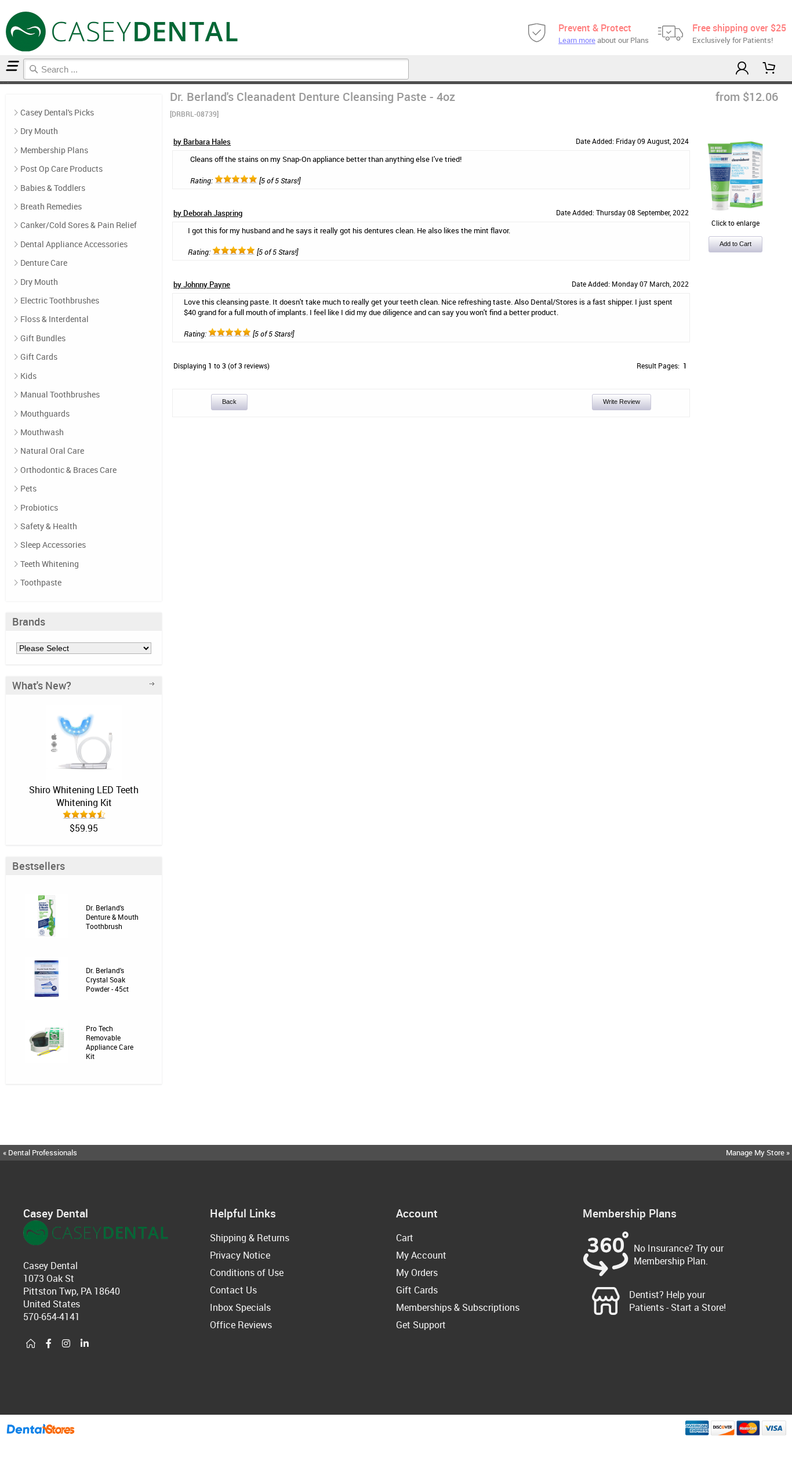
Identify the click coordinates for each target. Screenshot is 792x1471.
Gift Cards (38, 356)
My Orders (417, 1272)
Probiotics (39, 507)
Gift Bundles (43, 338)
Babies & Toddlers (52, 187)
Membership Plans (54, 150)
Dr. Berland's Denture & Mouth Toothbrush (112, 917)
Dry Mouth (39, 130)
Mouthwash (42, 432)
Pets (28, 488)
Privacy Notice (240, 1255)
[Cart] (769, 68)
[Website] (30, 1344)
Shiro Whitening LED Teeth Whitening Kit (84, 796)
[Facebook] (49, 1344)
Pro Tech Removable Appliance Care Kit (109, 1042)
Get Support (421, 1324)
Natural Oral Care (52, 450)
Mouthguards (45, 413)
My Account (421, 1255)
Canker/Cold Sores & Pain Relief (78, 224)
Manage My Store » (758, 1152)
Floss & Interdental (54, 318)
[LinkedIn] (85, 1344)
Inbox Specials (240, 1307)
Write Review (621, 401)
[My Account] (742, 68)
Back (229, 401)
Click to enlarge (735, 222)
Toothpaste (40, 582)
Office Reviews (241, 1324)
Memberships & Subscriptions (457, 1307)
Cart (404, 1237)
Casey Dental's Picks (57, 112)
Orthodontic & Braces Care (68, 469)
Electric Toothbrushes (59, 300)
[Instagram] (66, 1344)
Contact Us (233, 1290)
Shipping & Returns (249, 1237)
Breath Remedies (51, 206)
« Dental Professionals (40, 1152)
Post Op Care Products (61, 168)
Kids (28, 375)
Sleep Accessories (53, 544)
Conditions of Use (247, 1272)
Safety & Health (48, 526)
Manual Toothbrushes (60, 394)
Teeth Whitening (49, 563)
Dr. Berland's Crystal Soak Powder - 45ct (107, 979)
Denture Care (43, 262)
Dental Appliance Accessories (74, 244)
